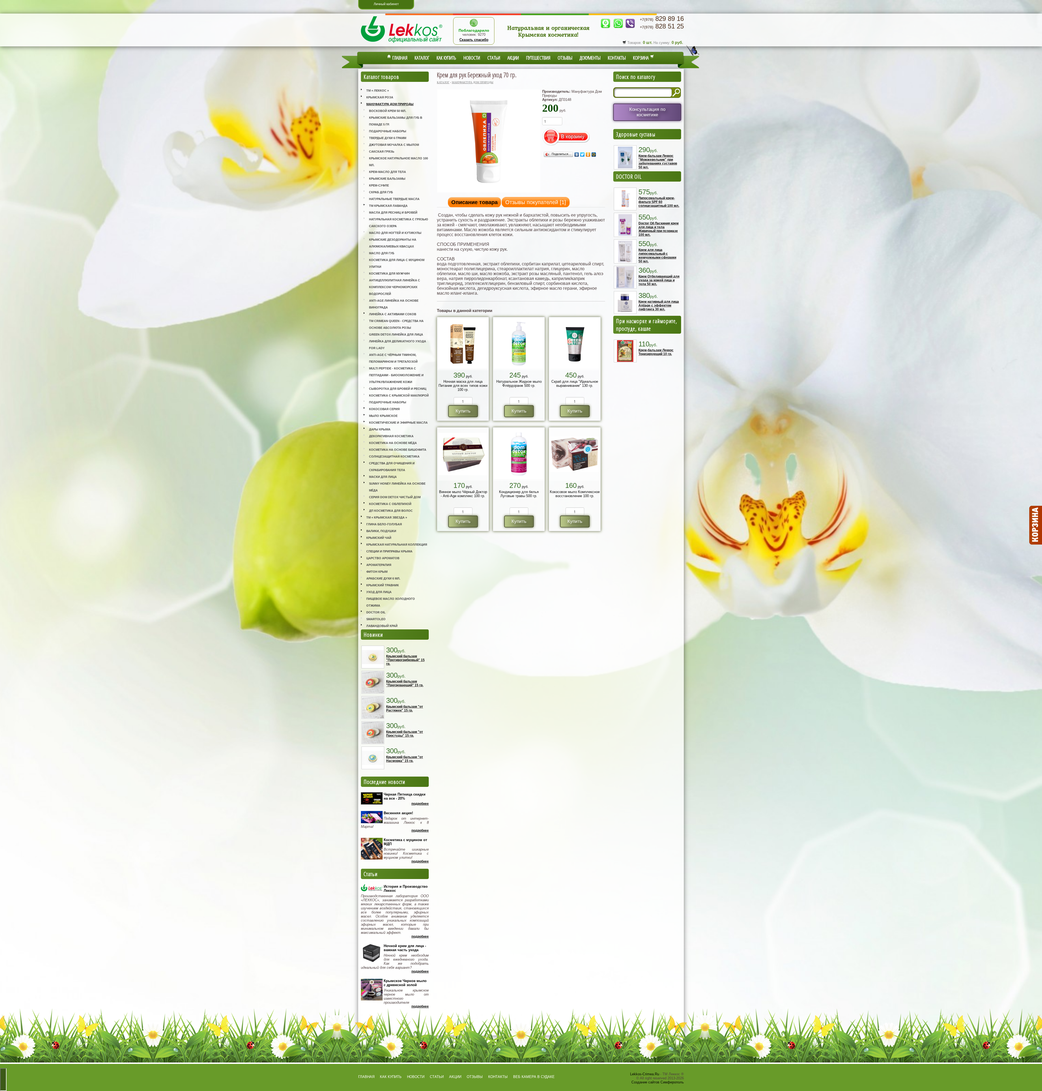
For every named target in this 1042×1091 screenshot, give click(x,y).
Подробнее (420, 804)
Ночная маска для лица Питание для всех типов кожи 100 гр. (463, 385)
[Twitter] (582, 154)
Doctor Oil (376, 612)
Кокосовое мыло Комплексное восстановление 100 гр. (575, 494)
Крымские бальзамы (387, 178)
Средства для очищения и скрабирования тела (392, 467)
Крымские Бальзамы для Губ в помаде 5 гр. (395, 121)
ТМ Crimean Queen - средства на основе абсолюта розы (396, 324)
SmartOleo (376, 619)
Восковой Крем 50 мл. (387, 110)
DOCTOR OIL (629, 176)
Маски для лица (383, 476)
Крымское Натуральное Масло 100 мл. (398, 162)
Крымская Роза (379, 97)
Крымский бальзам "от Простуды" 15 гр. (404, 734)
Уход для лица (379, 592)
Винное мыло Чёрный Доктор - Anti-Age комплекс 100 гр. (463, 494)
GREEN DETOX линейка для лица (396, 334)
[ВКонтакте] (577, 154)
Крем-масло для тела (387, 171)
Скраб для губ (381, 192)
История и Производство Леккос (406, 888)
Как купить (446, 57)
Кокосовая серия (384, 409)
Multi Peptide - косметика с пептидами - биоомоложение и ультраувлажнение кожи (396, 375)
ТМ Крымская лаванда (388, 205)
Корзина (641, 57)
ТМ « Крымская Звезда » (386, 517)
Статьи (493, 57)
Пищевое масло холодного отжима (390, 602)
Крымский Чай (378, 537)
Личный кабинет (386, 4)
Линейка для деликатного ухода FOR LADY (397, 345)
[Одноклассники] (588, 154)
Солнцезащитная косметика (394, 456)
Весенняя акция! (398, 813)
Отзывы (565, 57)
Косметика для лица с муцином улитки (396, 263)
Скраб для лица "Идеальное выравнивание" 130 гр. (574, 383)
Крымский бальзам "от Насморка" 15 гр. (404, 759)
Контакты (617, 57)
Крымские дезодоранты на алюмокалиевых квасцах (392, 243)
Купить (463, 411)
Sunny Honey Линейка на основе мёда (397, 487)
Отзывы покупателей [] (535, 202)
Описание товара (474, 202)
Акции (513, 57)
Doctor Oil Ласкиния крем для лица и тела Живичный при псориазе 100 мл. (658, 229)
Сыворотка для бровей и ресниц (397, 388)
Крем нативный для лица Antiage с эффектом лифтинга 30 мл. (658, 305)
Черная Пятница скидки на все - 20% (404, 796)
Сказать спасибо (473, 40)
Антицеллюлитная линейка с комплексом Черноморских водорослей (394, 287)
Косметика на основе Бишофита (397, 449)
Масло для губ (381, 253)
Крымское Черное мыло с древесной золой (405, 983)
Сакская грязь (381, 151)
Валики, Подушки (381, 531)
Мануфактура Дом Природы (390, 104)
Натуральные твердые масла (394, 199)
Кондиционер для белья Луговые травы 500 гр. (519, 494)
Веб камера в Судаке (534, 1077)
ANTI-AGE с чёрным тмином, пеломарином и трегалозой (393, 358)
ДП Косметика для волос (391, 510)
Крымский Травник (382, 585)
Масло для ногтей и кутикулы (395, 232)
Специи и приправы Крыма (389, 551)
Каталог (422, 57)
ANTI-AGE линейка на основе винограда (393, 304)
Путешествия (538, 57)
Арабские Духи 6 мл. (383, 578)
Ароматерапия (378, 565)
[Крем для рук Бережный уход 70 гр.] (488, 192)
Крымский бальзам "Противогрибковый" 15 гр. (405, 660)
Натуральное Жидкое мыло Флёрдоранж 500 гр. (519, 383)
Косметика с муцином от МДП (405, 842)
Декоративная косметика (391, 436)
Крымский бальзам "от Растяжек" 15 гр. (404, 708)
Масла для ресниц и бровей (393, 212)
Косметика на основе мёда (393, 443)
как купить (391, 1077)
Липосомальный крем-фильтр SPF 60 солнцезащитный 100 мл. (658, 202)
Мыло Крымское (383, 415)
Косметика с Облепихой (390, 504)
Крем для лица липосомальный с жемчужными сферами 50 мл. (657, 255)
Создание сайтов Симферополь (657, 1082)
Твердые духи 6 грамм (387, 138)
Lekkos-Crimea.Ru (644, 1074)
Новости (471, 57)
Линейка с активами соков (392, 314)
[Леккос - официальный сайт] (401, 43)
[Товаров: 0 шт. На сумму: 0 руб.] (1035, 525)
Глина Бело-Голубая (384, 524)
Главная (399, 57)
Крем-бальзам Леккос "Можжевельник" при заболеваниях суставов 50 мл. (657, 161)
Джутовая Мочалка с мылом (394, 144)
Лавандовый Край (382, 625)
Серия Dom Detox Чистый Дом (395, 497)
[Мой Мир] (594, 154)
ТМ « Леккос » (377, 90)
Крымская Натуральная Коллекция (396, 544)
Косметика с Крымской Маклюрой (399, 395)
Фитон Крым (376, 571)
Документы (590, 57)
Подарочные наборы (387, 131)
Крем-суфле (379, 185)
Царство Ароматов (382, 558)
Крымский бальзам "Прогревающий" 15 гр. (404, 683)
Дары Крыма (379, 429)
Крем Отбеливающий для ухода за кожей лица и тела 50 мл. (658, 280)
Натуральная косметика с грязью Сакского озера (398, 223)
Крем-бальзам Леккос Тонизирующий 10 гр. (656, 352)
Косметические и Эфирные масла (398, 422)
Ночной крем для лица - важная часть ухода (405, 948)
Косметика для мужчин (389, 273)
